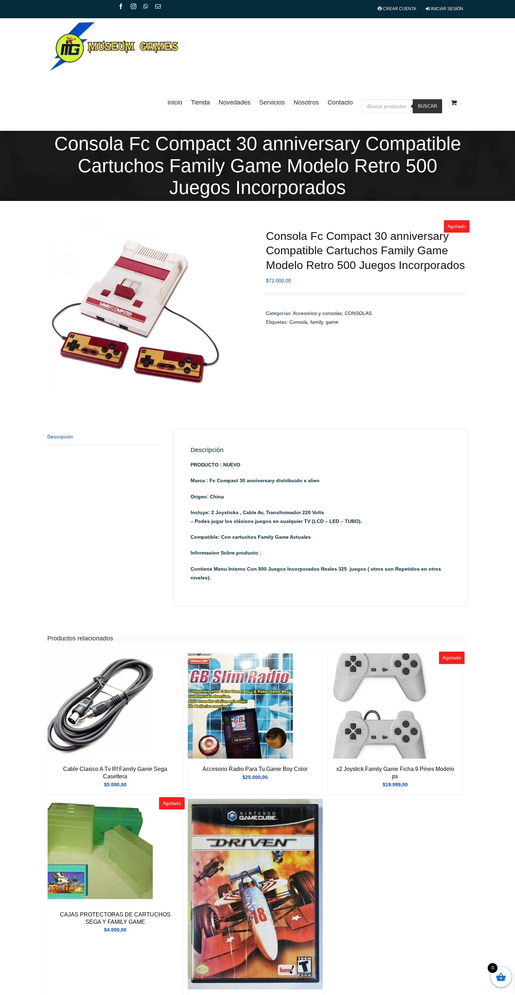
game (332, 322)
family (316, 322)
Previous (52, 309)
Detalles (100, 707)
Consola (298, 322)
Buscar (427, 106)
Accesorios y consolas (317, 313)
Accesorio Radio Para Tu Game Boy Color (255, 769)
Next (244, 309)
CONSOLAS (358, 313)
